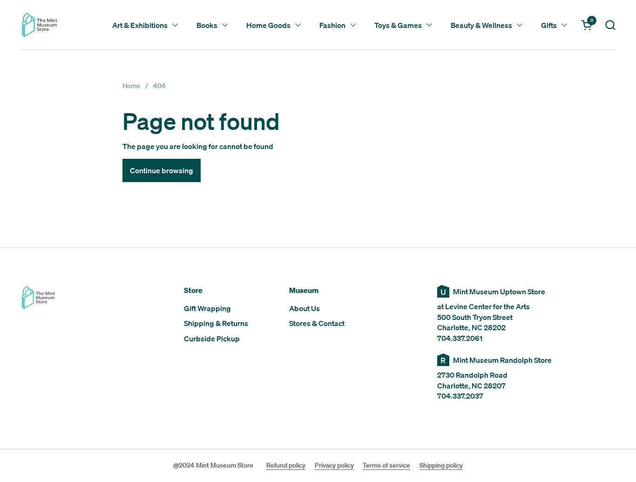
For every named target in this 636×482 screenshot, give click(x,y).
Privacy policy (334, 465)
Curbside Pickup (212, 338)
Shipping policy (441, 465)
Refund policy (285, 465)
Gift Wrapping (207, 308)
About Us (304, 308)
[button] (610, 25)
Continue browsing (161, 170)
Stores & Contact (317, 323)
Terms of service (386, 465)
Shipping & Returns (216, 323)
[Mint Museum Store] (39, 25)
